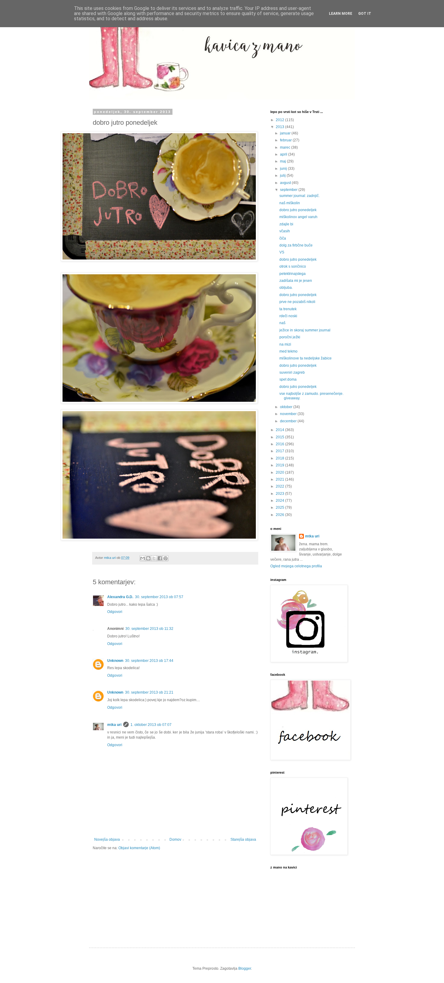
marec (285, 147)
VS (281, 252)
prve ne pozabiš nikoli (297, 302)
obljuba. (286, 287)
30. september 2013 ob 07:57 (159, 597)
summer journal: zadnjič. (299, 196)
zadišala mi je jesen (295, 281)
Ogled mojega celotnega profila (296, 566)
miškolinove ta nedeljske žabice (305, 358)
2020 (280, 472)
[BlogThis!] (148, 558)
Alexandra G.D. (120, 597)
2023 (280, 494)
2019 (280, 465)
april (284, 154)
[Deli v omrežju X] (154, 558)
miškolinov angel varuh (298, 217)
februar (286, 140)
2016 (280, 444)
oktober (286, 407)
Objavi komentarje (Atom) (139, 848)
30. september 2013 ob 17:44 (149, 661)
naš (282, 323)
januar (285, 133)
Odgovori (114, 612)
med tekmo (288, 351)
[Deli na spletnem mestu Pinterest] (165, 558)
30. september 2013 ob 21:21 (149, 692)
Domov (175, 839)
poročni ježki (289, 337)
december (289, 421)
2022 (280, 486)
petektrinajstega (292, 274)
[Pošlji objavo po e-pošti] (143, 558)
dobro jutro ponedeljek (298, 210)
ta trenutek (288, 309)
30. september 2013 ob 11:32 (149, 629)
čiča (282, 238)
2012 (280, 120)
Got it (364, 13)
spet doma (288, 379)
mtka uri (114, 725)
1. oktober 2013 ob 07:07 (151, 725)
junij (284, 168)
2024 (280, 500)
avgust (286, 183)
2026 (280, 515)
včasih (284, 231)
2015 (280, 437)
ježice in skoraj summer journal (304, 330)
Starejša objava (243, 839)
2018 (280, 458)
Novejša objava (107, 839)
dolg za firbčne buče (296, 245)
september (289, 190)
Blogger (244, 968)
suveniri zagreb (292, 372)
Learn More (340, 13)
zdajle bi (286, 224)
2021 (280, 479)
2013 (280, 127)
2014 (280, 430)
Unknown (115, 661)
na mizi (285, 344)
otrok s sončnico (292, 266)
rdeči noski (288, 316)
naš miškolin (289, 203)
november (289, 414)
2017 (280, 451)
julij (283, 175)
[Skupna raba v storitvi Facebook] (160, 558)
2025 (280, 507)
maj (283, 161)
